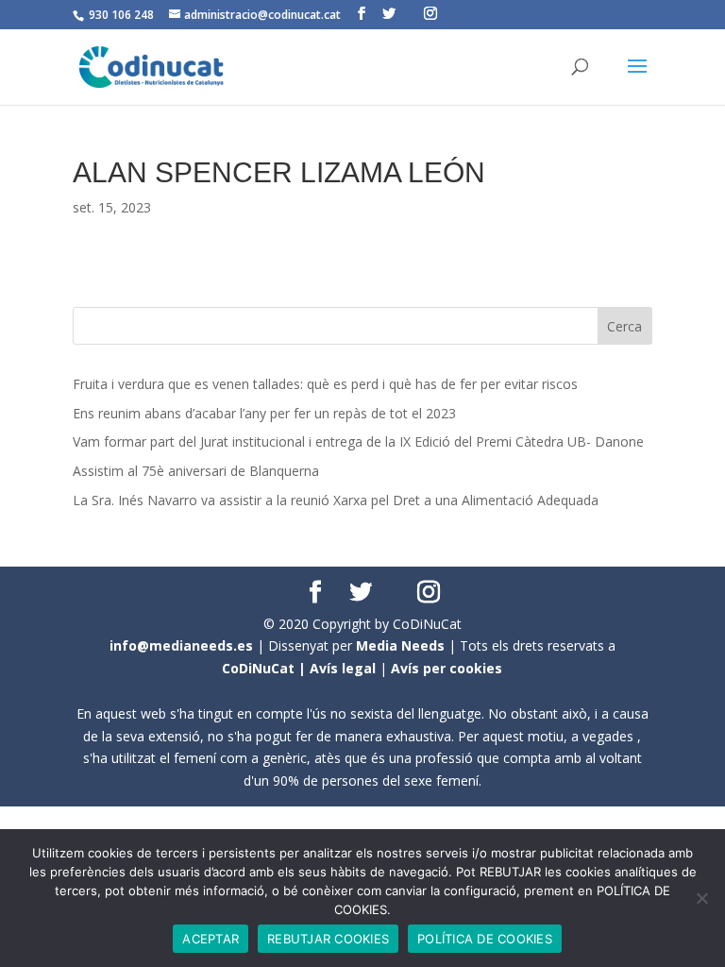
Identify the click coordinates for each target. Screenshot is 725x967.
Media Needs (400, 645)
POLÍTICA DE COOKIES (484, 938)
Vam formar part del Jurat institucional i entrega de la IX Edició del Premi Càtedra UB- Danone (358, 441)
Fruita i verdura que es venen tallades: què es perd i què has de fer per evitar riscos (325, 384)
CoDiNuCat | (266, 668)
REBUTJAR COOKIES (328, 938)
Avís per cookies (446, 668)
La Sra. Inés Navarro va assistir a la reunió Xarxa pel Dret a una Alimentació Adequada (336, 500)
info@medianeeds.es (181, 645)
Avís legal (343, 668)
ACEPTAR (210, 938)
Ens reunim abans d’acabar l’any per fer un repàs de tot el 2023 (264, 413)
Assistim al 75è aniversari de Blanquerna (196, 471)
